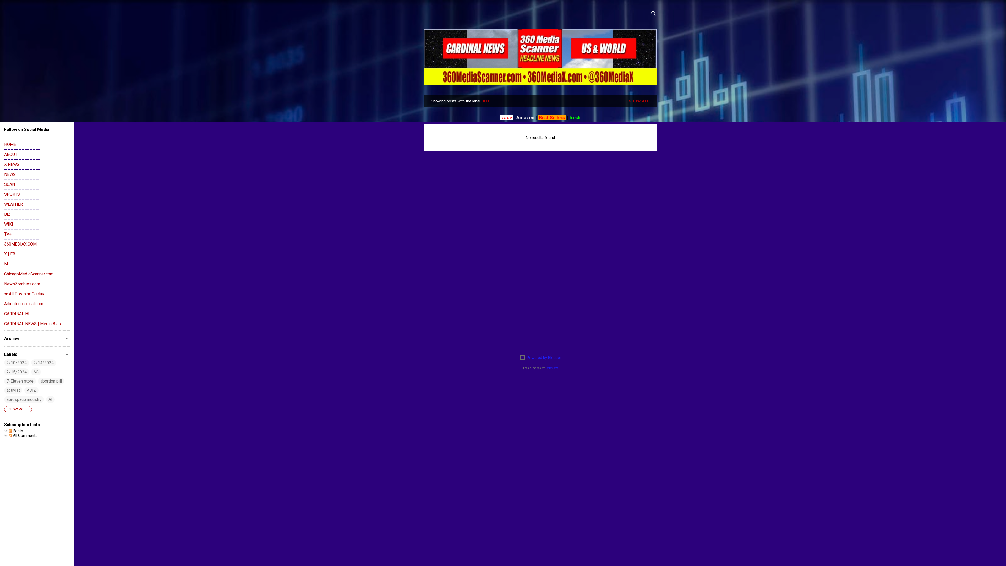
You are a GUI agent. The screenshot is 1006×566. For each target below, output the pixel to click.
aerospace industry (24, 399)
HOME (10, 144)
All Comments (24, 435)
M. (6, 264)
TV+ (8, 234)
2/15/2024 (17, 371)
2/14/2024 (44, 362)
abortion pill (51, 381)
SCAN (9, 184)
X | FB (9, 254)
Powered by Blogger (543, 357)
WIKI (8, 224)
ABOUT (10, 154)
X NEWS (11, 164)
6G (36, 371)
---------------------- (21, 179)
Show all (639, 101)
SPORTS (12, 194)
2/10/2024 (17, 362)
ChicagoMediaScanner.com (28, 273)
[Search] (653, 14)
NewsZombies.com (22, 283)
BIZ (7, 214)
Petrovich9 (551, 368)
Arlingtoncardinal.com (23, 303)
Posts (17, 430)
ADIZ (31, 390)
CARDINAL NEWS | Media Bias (32, 323)
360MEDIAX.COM (20, 244)
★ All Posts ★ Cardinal (25, 293)
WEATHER (13, 204)
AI (50, 399)
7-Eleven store (20, 381)
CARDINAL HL (17, 313)
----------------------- (22, 149)
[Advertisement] (540, 203)
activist (13, 390)
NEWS (10, 174)
